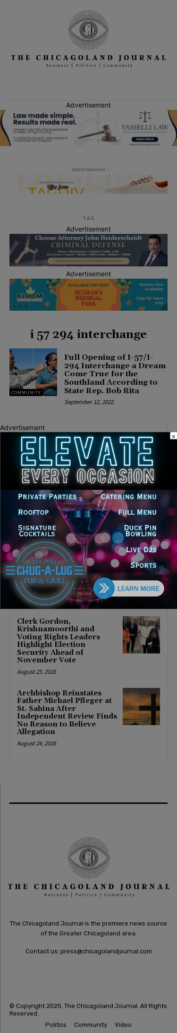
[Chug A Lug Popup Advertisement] (88, 606)
